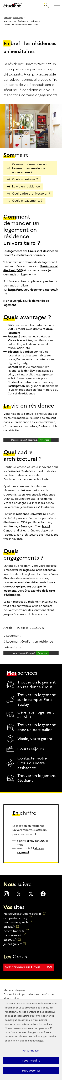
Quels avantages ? (25, 179)
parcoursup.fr (14, 935)
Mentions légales (14, 990)
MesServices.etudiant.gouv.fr (22, 913)
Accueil (7, 17)
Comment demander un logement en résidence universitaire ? (29, 168)
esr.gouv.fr (12, 939)
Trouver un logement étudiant (36, 778)
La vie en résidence (26, 186)
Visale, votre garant (35, 738)
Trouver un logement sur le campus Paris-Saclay (36, 699)
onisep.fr (11, 926)
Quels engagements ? (27, 200)
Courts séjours (30, 749)
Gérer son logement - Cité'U (35, 714)
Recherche (47, 2)
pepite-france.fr (16, 931)
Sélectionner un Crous (22, 967)
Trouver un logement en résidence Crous (36, 684)
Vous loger (18, 17)
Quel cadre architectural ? (31, 193)
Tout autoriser (31, 1070)
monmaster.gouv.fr (17, 922)
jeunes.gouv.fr (14, 944)
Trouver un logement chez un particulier (36, 727)
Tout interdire (31, 1060)
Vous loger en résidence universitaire (21, 21)
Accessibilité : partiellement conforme (28, 994)
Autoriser (44, 439)
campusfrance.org (17, 918)
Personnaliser (31, 1050)
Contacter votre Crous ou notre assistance (32, 763)
